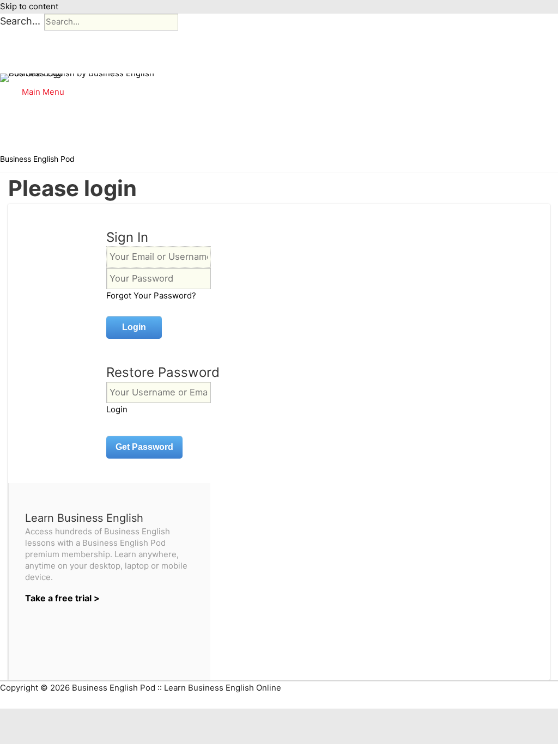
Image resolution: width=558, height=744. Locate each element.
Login (117, 409)
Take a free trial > (62, 598)
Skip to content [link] (29, 6)
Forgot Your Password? (151, 295)
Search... (20, 21)
